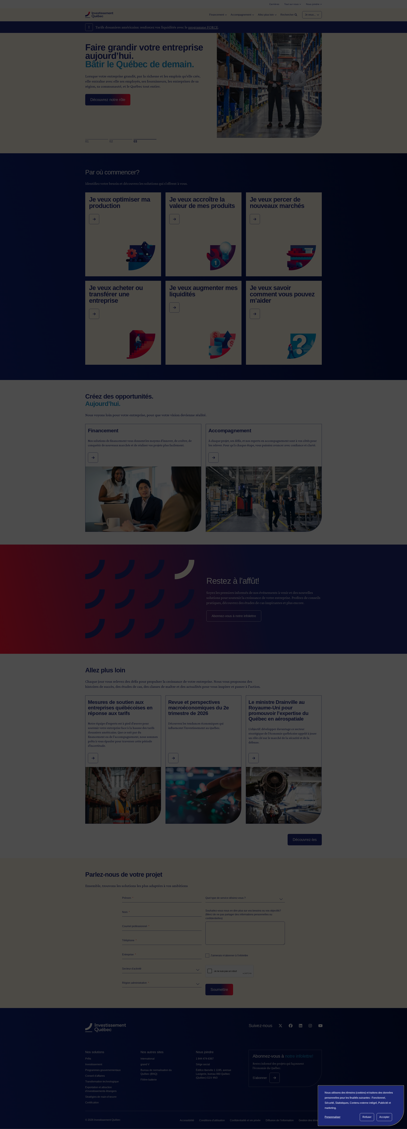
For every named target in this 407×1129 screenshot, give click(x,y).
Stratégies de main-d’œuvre (101, 1096)
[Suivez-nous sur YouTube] (320, 1032)
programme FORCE (203, 27)
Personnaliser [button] (332, 1117)
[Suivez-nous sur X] (280, 1032)
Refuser (366, 1117)
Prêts (88, 1058)
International (148, 1058)
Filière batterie (149, 1079)
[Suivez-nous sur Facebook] (291, 1032)
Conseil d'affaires (95, 1075)
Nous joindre (205, 1052)
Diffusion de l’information (280, 1120)
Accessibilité (187, 1120)
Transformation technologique (102, 1081)
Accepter (384, 1117)
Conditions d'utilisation (212, 1120)
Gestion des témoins (310, 1120)
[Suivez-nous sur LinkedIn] (300, 1032)
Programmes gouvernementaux (103, 1070)
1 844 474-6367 (205, 1058)
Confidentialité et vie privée (245, 1120)
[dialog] (361, 1105)
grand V (145, 1064)
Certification (92, 1102)
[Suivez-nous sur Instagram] (310, 1032)
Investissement (93, 1064)
